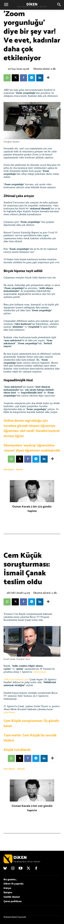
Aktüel (19, 469)
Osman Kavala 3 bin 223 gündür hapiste (32, 508)
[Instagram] (13, 869)
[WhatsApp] (7, 77)
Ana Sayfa (9, 469)
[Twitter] (28, 869)
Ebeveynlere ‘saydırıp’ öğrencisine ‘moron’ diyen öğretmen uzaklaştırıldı (32, 448)
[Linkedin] (39, 77)
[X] (15, 77)
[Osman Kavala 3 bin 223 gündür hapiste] (32, 491)
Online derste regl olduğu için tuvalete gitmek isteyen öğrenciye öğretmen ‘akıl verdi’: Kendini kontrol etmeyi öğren (32, 428)
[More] (48, 77)
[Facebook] (23, 77)
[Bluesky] (5, 869)
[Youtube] (21, 869)
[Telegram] (31, 77)
